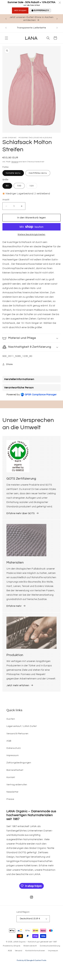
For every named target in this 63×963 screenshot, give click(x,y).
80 (7, 186)
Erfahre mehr (13, 606)
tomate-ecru (13, 173)
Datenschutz (13, 748)
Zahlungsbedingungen (18, 763)
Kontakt (10, 777)
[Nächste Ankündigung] (57, 18)
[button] (6, 38)
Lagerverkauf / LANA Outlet (21, 726)
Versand (14, 162)
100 (19, 186)
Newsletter (12, 792)
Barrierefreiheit (14, 770)
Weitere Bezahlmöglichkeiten (31, 234)
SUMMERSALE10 (41, 10)
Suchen (10, 719)
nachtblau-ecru (38, 173)
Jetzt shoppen (20, 10)
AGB (8, 741)
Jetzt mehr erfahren (17, 685)
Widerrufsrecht (30, 946)
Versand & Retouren (17, 733)
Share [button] (9, 364)
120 (33, 186)
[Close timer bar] (59, 2)
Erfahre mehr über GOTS (20, 513)
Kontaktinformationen (35, 951)
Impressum (12, 755)
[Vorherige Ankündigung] (6, 18)
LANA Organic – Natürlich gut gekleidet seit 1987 (35, 942)
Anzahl (5, 200)
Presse (10, 799)
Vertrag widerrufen (16, 785)
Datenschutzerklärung (50, 946)
